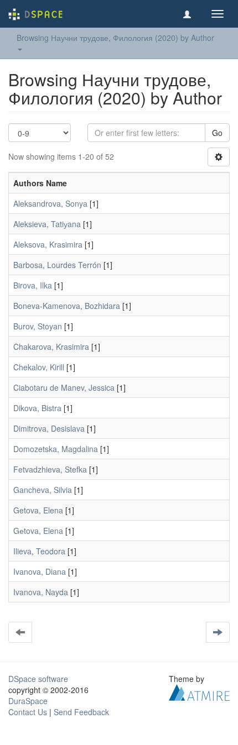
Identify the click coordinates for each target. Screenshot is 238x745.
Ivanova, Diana (39, 571)
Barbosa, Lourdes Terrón (57, 264)
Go (217, 132)
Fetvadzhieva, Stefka (50, 469)
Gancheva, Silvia (42, 489)
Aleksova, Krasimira (47, 244)
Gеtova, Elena (38, 530)
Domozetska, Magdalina (55, 448)
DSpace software (38, 678)
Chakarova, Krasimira (51, 346)
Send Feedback (81, 711)
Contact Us (27, 711)
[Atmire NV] (199, 691)
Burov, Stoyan (37, 326)
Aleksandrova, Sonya (50, 203)
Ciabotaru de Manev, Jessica (64, 387)
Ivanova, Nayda (40, 591)
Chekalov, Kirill (38, 366)
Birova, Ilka (32, 285)
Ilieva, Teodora (39, 551)
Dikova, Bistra (37, 407)
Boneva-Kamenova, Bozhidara (66, 305)
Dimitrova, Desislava (49, 428)
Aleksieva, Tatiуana (47, 223)
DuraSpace (28, 700)
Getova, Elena (38, 510)
